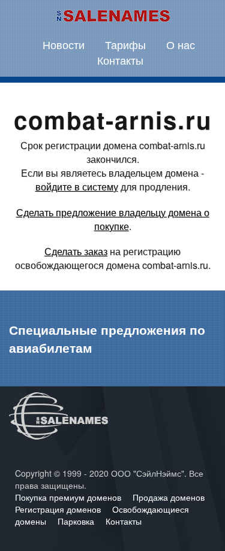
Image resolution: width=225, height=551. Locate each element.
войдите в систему (76, 186)
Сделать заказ (75, 251)
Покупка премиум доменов (69, 497)
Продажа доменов (169, 497)
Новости (64, 44)
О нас (180, 44)
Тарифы (125, 44)
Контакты (120, 60)
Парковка (77, 521)
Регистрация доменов (59, 509)
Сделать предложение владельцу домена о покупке (112, 219)
